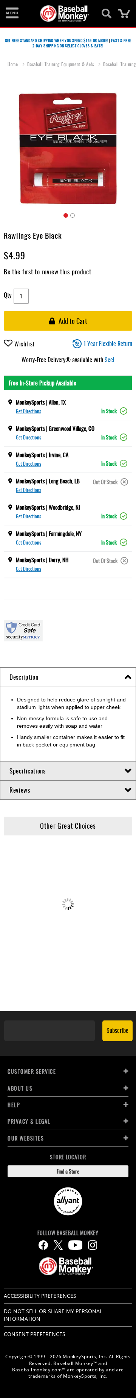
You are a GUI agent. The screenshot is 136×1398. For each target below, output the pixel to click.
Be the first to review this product (47, 271)
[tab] (68, 677)
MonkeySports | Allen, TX (41, 402)
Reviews (19, 790)
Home (14, 64)
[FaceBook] (43, 1245)
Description (24, 677)
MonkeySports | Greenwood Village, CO (55, 428)
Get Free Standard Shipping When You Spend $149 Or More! (56, 40)
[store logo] (63, 13)
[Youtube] (75, 1245)
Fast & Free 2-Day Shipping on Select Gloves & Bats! (81, 43)
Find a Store (68, 1171)
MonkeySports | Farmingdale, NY (49, 533)
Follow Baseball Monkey (67, 1233)
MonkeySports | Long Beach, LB (48, 481)
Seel (109, 359)
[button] (64, 214)
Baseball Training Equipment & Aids (61, 64)
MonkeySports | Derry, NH (42, 559)
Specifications (27, 770)
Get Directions (28, 411)
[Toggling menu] (12, 14)
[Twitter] (58, 1245)
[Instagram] (92, 1245)
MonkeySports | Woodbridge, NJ (48, 507)
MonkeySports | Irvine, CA (42, 454)
